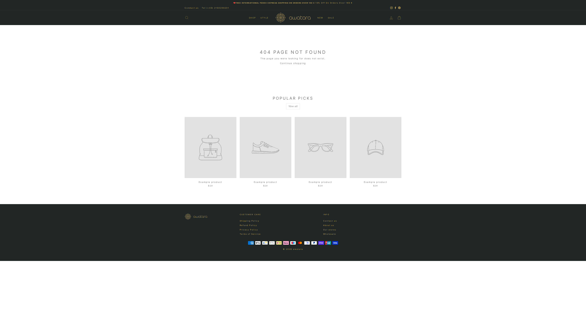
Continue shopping (293, 63)
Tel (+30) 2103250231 (215, 8)
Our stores (329, 230)
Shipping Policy (249, 221)
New (320, 17)
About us (328, 225)
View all (293, 106)
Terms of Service (250, 234)
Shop (252, 17)
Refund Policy (248, 225)
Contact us (330, 221)
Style (264, 17)
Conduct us (192, 8)
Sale (331, 17)
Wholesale (329, 234)
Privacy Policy (249, 230)
